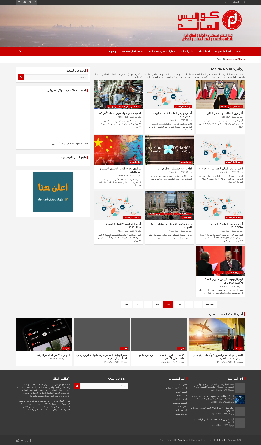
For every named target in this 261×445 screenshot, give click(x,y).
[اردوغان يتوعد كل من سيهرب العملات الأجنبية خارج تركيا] (220, 261)
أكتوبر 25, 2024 (179, 362)
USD (86, 144)
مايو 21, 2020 (237, 172)
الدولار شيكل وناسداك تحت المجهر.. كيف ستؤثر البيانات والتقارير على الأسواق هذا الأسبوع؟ (213, 397)
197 (137, 304)
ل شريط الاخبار (155, 214)
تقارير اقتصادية (187, 51)
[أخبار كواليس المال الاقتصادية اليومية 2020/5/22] (169, 95)
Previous (210, 304)
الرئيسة (239, 51)
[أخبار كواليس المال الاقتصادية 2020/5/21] (220, 150)
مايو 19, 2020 (135, 231)
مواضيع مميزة (112, 107)
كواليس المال (221, 440)
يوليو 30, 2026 (228, 390)
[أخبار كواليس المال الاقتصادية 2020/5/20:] (220, 205)
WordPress (183, 440)
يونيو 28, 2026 (228, 402)
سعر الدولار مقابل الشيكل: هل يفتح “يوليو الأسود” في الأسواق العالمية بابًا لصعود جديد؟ (214, 385)
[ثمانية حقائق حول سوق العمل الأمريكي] (118, 95)
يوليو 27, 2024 (64, 359)
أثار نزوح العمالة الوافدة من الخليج (225, 113)
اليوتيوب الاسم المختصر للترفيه (53, 355)
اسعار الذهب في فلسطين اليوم (162, 51)
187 (179, 304)
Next (127, 304)
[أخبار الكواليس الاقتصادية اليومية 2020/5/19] (118, 205)
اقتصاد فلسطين (224, 51)
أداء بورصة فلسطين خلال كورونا (175, 168)
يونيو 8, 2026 (229, 425)
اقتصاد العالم (204, 51)
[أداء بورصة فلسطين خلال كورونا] (169, 150)
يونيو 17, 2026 (228, 413)
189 (157, 304)
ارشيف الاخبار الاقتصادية (132, 51)
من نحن (114, 51)
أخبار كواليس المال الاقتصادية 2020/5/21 (220, 168)
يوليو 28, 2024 (122, 362)
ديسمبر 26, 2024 (236, 362)
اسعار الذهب (181, 392)
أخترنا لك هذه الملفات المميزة (226, 314)
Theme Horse (207, 440)
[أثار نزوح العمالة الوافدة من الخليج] (220, 95)
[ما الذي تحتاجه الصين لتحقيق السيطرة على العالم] (118, 150)
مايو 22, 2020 (237, 117)
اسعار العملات (181, 395)
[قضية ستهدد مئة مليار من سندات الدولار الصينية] (169, 205)
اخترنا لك (239, 349)
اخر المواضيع (235, 378)
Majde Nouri (225, 117)
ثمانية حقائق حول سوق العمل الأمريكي (120, 113)
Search (21, 77)
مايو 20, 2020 (237, 231)
